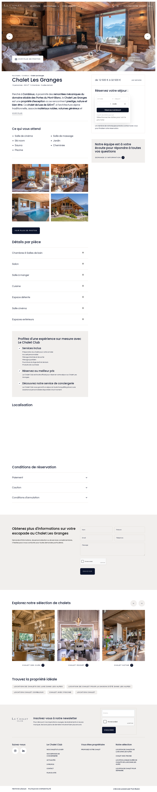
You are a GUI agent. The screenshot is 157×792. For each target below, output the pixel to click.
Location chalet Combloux (29, 692)
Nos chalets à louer (55, 749)
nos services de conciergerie (53, 755)
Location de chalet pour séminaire (126, 769)
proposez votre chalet (90, 749)
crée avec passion (120, 789)
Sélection (35, 6)
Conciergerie (69, 6)
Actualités (51, 760)
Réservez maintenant (113, 110)
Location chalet (86, 692)
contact (50, 768)
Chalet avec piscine (60, 692)
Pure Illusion (135, 789)
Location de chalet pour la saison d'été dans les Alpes (100, 686)
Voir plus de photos (26, 230)
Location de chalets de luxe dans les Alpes (38, 686)
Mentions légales (19, 789)
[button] (51, 6)
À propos (50, 764)
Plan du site (51, 773)
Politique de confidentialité (39, 789)
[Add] (125, 104)
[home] (13, 6)
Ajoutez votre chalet (135, 6)
